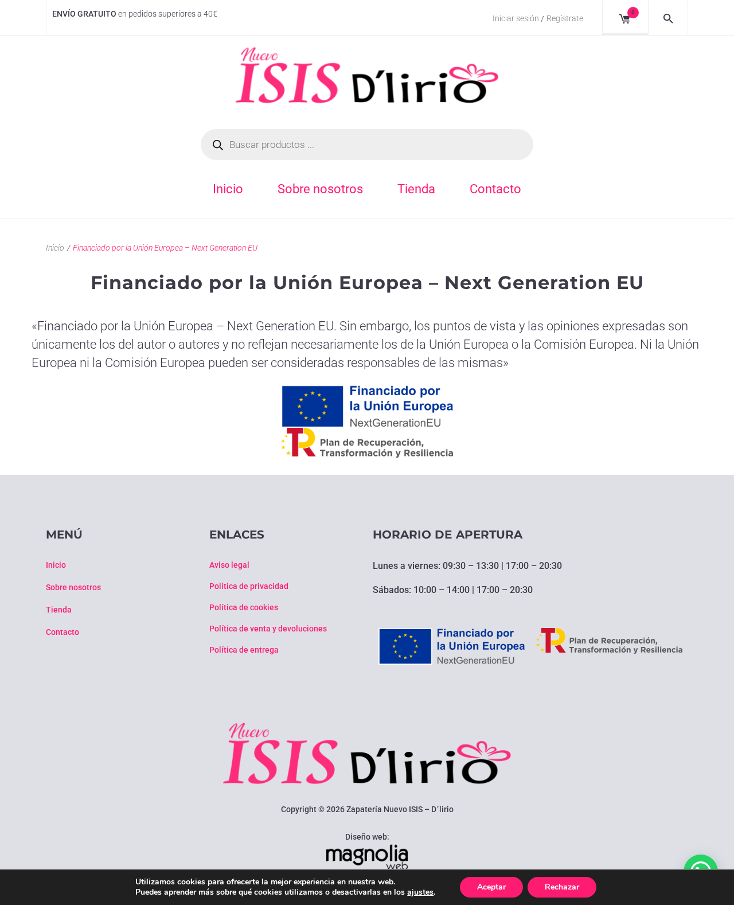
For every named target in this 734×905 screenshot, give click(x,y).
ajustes (420, 892)
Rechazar (562, 886)
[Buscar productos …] (668, 17)
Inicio (55, 247)
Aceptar (491, 886)
